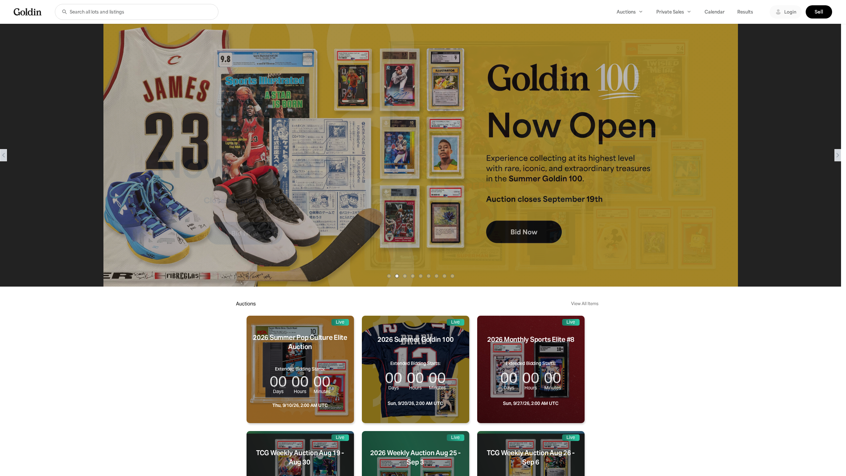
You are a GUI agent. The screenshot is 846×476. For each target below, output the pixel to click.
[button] (64, 12)
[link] (27, 12)
